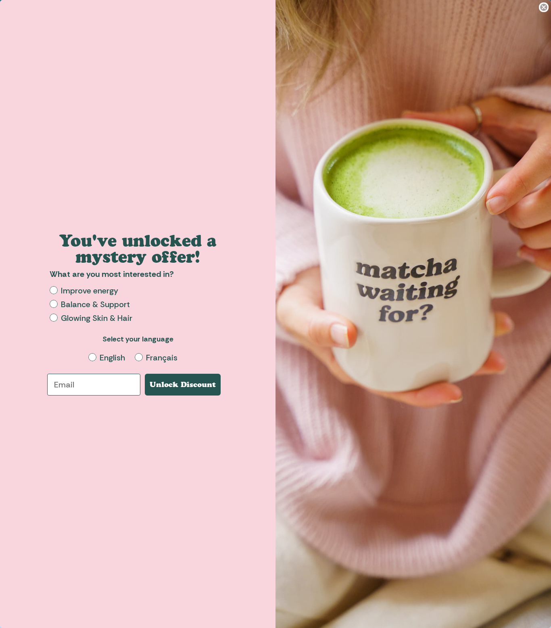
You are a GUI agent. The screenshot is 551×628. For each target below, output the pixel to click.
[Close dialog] (544, 7)
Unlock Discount (183, 384)
